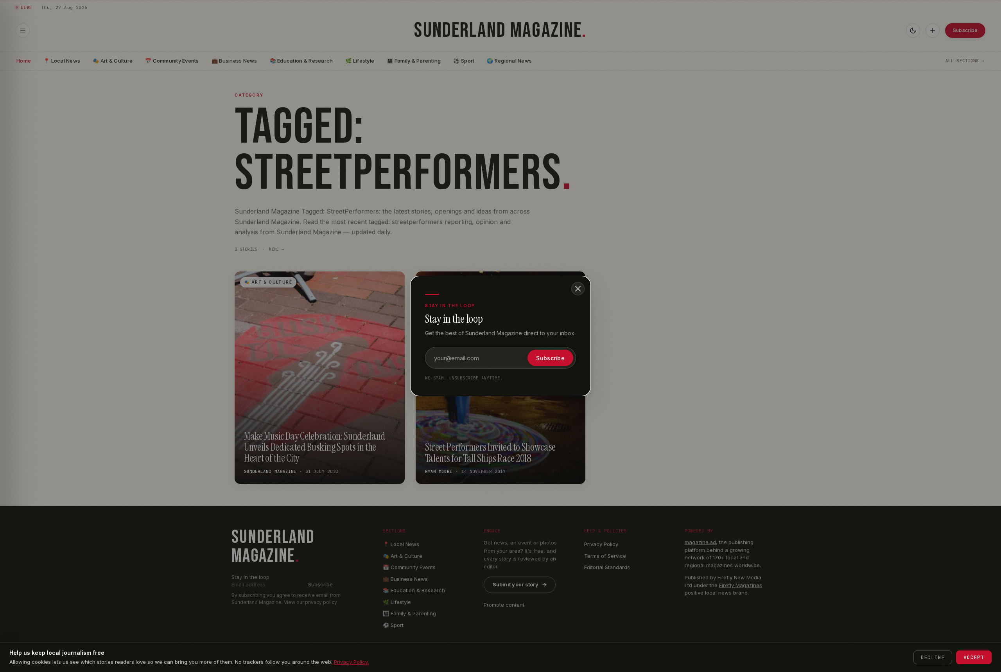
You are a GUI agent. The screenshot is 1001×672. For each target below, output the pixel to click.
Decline (933, 657)
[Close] (578, 288)
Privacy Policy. (351, 662)
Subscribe (550, 358)
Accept (973, 657)
